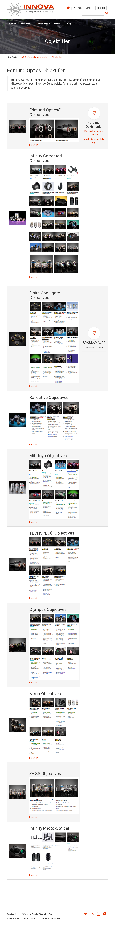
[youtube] (97, 914)
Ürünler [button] (12, 24)
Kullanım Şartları (13, 918)
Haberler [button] (58, 24)
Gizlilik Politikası (30, 918)
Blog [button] (69, 24)
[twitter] (84, 914)
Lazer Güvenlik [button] (43, 24)
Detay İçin (33, 145)
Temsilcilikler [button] (26, 24)
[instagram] (104, 914)
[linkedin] (91, 914)
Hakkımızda (77, 8)
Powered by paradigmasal (50, 918)
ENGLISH (101, 8)
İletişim (89, 8)
